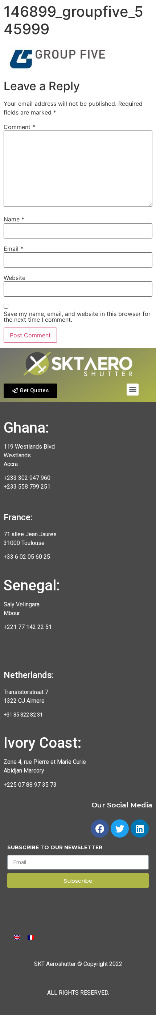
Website (14, 278)
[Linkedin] (140, 828)
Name (14, 219)
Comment (19, 127)
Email (13, 249)
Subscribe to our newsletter (54, 848)
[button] (30, 391)
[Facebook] (100, 828)
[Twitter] (120, 828)
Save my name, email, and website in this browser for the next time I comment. (77, 316)
